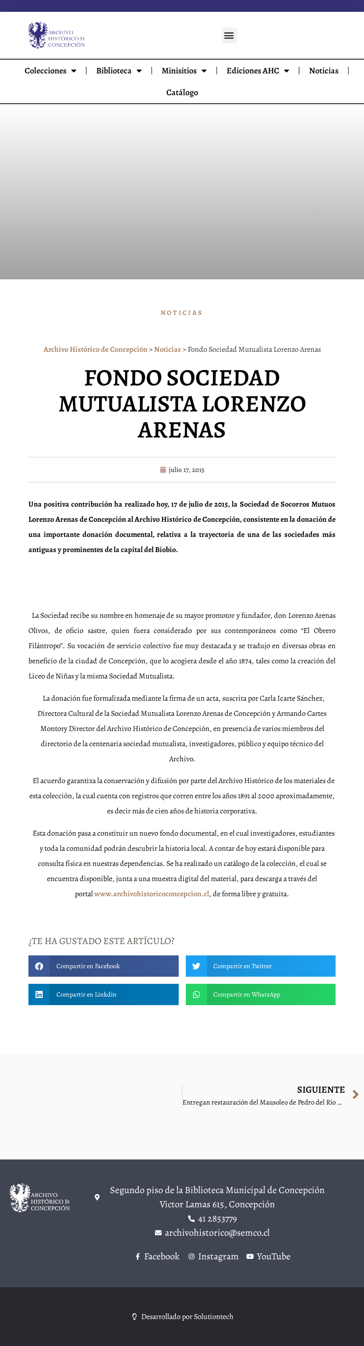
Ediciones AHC (253, 70)
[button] (229, 35)
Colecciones (45, 70)
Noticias (323, 70)
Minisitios (179, 70)
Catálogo (182, 92)
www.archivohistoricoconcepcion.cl (151, 894)
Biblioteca (114, 70)
